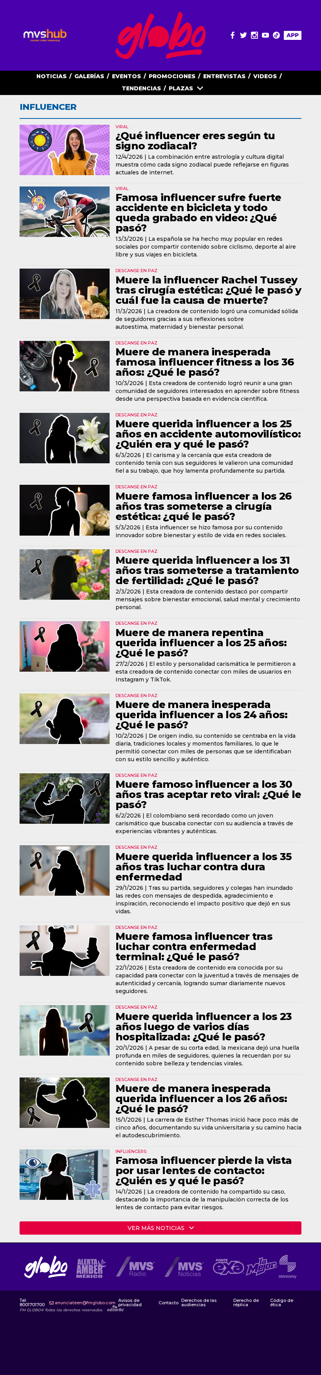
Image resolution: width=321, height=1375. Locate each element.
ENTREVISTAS (224, 76)
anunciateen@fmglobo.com (85, 1303)
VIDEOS (265, 76)
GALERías (89, 76)
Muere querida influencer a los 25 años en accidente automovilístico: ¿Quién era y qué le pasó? (208, 434)
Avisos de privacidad (130, 1302)
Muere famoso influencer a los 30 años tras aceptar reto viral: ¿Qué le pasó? (208, 794)
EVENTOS (126, 76)
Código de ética (281, 1302)
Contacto (169, 1303)
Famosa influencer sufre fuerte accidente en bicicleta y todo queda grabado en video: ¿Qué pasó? (198, 212)
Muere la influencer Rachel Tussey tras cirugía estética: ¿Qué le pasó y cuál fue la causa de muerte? (208, 290)
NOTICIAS (51, 76)
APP (293, 35)
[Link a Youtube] (265, 35)
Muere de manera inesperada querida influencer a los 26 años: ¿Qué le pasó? (201, 1098)
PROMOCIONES (172, 76)
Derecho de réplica (246, 1302)
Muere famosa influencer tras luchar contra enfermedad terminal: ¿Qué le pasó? (193, 946)
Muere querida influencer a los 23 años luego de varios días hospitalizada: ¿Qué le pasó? (203, 1026)
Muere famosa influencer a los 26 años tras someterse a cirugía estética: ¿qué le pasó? (203, 506)
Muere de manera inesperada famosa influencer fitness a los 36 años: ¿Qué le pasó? (204, 362)
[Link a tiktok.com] (276, 35)
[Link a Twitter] (243, 35)
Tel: (32, 1302)
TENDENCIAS (141, 88)
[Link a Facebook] (232, 35)
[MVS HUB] (45, 35)
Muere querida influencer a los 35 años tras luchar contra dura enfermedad (203, 866)
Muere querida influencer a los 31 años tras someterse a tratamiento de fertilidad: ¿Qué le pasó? (207, 570)
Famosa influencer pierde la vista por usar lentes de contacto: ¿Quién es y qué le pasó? (203, 1170)
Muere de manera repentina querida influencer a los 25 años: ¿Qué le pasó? (201, 642)
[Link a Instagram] (254, 35)
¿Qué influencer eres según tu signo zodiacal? (195, 140)
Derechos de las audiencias (198, 1302)
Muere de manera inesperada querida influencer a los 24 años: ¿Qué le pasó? (201, 714)
